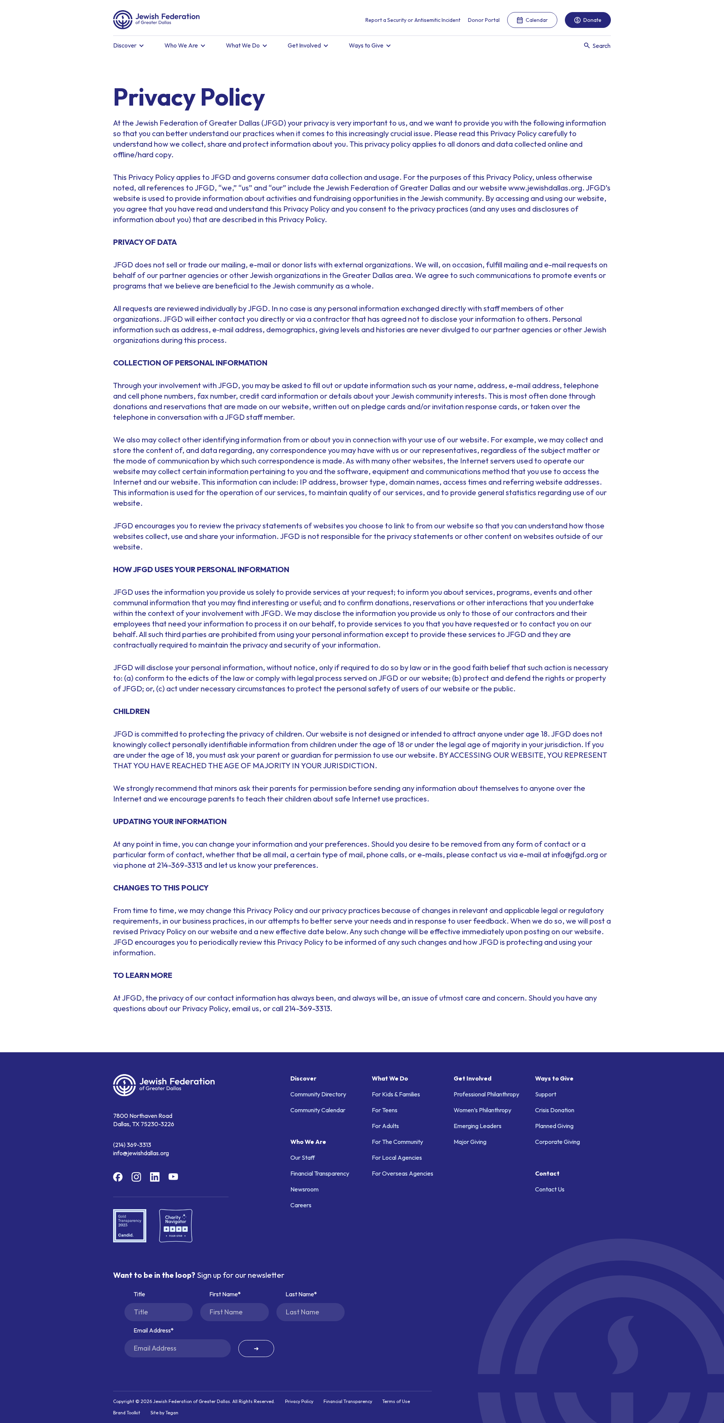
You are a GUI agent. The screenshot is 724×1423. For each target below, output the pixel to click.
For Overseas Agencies (402, 1173)
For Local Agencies (397, 1157)
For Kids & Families (396, 1094)
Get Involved (304, 45)
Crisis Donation (554, 1110)
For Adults (385, 1126)
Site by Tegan (164, 1412)
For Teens (384, 1110)
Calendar (537, 20)
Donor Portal (484, 20)
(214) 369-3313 (132, 1144)
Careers (300, 1205)
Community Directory (318, 1094)
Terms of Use (396, 1401)
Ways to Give (366, 45)
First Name (223, 1294)
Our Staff (302, 1157)
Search (601, 45)
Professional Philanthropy (486, 1094)
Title (139, 1294)
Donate (592, 20)
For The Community (397, 1141)
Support (545, 1094)
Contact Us (549, 1189)
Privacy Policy (299, 1401)
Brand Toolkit (126, 1412)
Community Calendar (317, 1110)
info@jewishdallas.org (141, 1153)
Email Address (152, 1330)
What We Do (243, 45)
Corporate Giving (557, 1141)
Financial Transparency (319, 1173)
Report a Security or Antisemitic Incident (412, 20)
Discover (125, 45)
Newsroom (304, 1189)
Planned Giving (554, 1126)
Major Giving (470, 1141)
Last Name (299, 1294)
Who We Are (181, 45)
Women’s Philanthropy (482, 1110)
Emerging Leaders (478, 1126)
